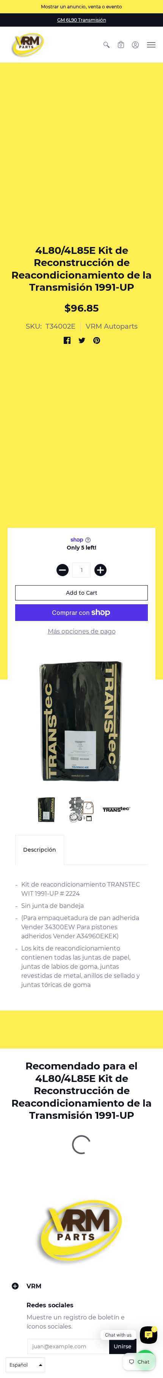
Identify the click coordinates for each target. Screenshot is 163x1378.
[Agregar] (100, 570)
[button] (106, 44)
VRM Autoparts (112, 326)
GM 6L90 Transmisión (81, 20)
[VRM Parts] (28, 44)
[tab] (39, 850)
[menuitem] (106, 44)
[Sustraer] (62, 570)
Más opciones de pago (82, 631)
